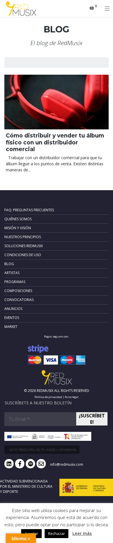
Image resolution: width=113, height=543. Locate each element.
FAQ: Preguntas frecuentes (29, 210)
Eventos (11, 317)
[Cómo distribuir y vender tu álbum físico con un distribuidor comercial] (56, 102)
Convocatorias (19, 299)
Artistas (11, 272)
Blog (9, 263)
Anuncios (13, 308)
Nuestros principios (22, 236)
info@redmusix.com (66, 464)
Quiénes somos (18, 219)
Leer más (82, 533)
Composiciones (18, 290)
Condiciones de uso (22, 254)
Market (10, 326)
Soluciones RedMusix (23, 245)
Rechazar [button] (56, 533)
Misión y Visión (17, 227)
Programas (14, 281)
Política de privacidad (48, 397)
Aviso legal (72, 397)
